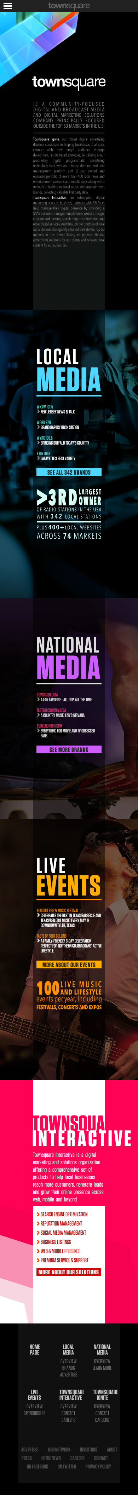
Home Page (35, 1349)
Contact (68, 1413)
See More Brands (69, 749)
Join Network (59, 1449)
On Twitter (67, 1466)
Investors (88, 1449)
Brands (68, 1367)
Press (27, 1458)
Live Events (34, 1395)
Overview (69, 1361)
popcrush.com (47, 694)
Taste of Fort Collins (52, 936)
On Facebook (37, 1466)
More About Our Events (69, 964)
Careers (69, 1419)
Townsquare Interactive (68, 1395)
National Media (102, 1349)
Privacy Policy (98, 1466)
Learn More (102, 1367)
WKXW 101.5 (45, 407)
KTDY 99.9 (43, 453)
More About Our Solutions (69, 1272)
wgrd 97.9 (44, 422)
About (112, 1449)
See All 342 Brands (69, 472)
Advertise (68, 1374)
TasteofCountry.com (51, 710)
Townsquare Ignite (102, 1395)
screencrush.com (49, 726)
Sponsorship (34, 1413)
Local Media (68, 1349)
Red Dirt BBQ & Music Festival (58, 910)
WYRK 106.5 (45, 438)
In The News (51, 1458)
